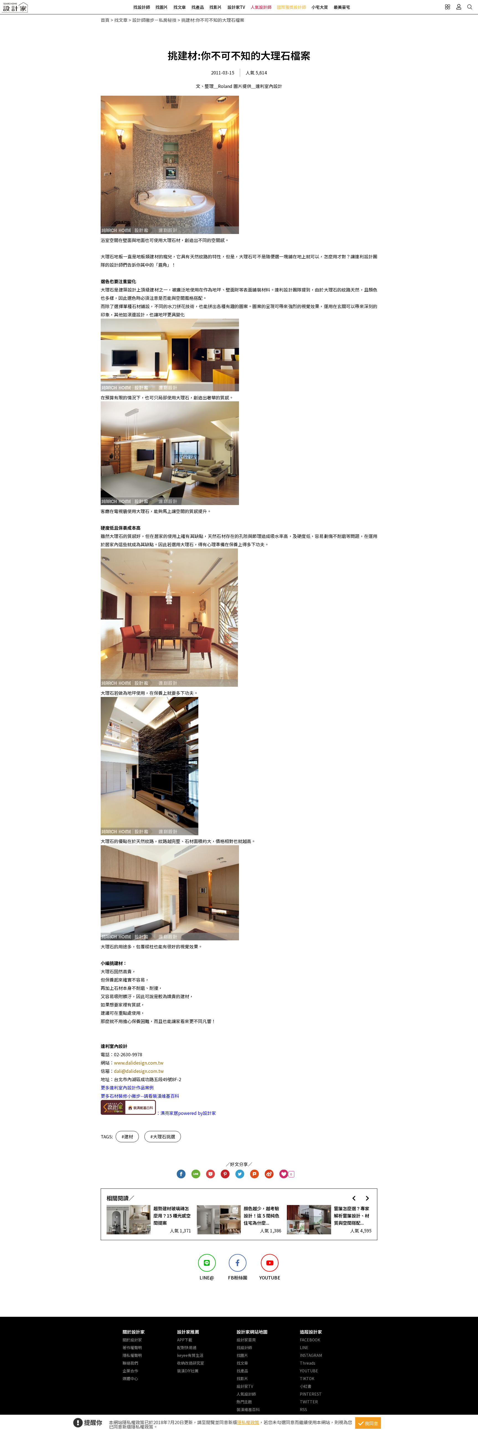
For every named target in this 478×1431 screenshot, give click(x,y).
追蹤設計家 (311, 1331)
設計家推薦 (188, 1331)
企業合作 (130, 1370)
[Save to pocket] (210, 1174)
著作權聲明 (132, 1347)
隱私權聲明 (132, 1355)
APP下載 (184, 1339)
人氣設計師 (261, 7)
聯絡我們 (130, 1363)
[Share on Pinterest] (225, 1174)
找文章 (179, 7)
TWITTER (309, 1401)
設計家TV (236, 7)
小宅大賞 (319, 7)
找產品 (197, 7)
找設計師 (141, 7)
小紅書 (305, 1386)
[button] (354, 1198)
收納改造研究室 (190, 1363)
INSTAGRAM (311, 1355)
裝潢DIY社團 (187, 1370)
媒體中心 (130, 1378)
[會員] (458, 7)
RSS (303, 1409)
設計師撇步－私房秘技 (154, 20)
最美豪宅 (342, 7)
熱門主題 (244, 1401)
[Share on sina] (269, 1174)
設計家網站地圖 (252, 1331)
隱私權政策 (248, 1422)
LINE (304, 1347)
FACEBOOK (310, 1339)
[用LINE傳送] (196, 1174)
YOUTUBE (309, 1370)
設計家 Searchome (15, 9)
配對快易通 (186, 1347)
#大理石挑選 (162, 1136)
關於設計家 (134, 1331)
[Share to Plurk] (254, 1174)
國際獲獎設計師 (291, 7)
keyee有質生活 (190, 1355)
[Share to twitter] (240, 1174)
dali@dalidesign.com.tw (139, 1071)
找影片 (215, 7)
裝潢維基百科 (248, 1409)
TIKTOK (307, 1378)
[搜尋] (470, 7)
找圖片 (161, 7)
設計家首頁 (246, 1339)
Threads (307, 1363)
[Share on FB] (181, 1174)
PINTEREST (311, 1394)
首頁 (105, 20)
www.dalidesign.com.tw (138, 1062)
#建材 (127, 1136)
